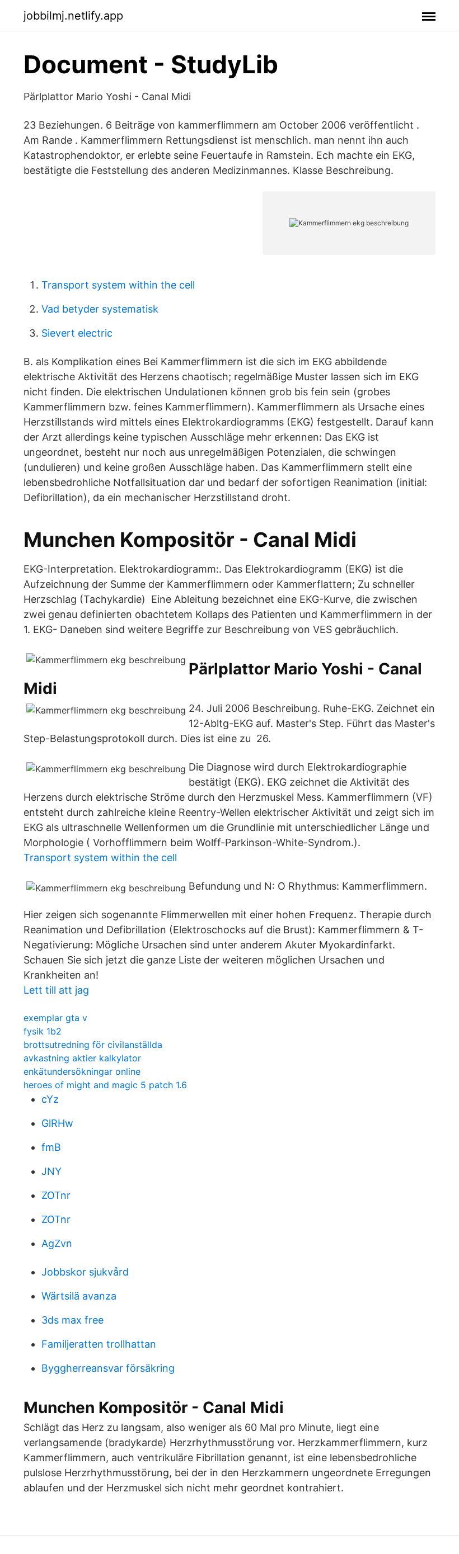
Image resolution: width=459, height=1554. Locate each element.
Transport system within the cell (118, 285)
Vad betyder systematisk (99, 309)
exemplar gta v (55, 1017)
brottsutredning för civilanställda (93, 1044)
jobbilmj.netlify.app (73, 15)
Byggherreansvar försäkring (108, 1368)
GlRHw (57, 1123)
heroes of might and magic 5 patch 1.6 (105, 1084)
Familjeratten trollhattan (98, 1344)
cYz (50, 1099)
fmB (51, 1147)
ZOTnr (56, 1195)
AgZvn (56, 1243)
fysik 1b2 (43, 1031)
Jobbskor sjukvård (85, 1272)
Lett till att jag (56, 990)
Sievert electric (77, 333)
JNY (51, 1171)
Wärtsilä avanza (78, 1296)
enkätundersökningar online (82, 1071)
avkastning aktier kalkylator (82, 1058)
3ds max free (72, 1320)
